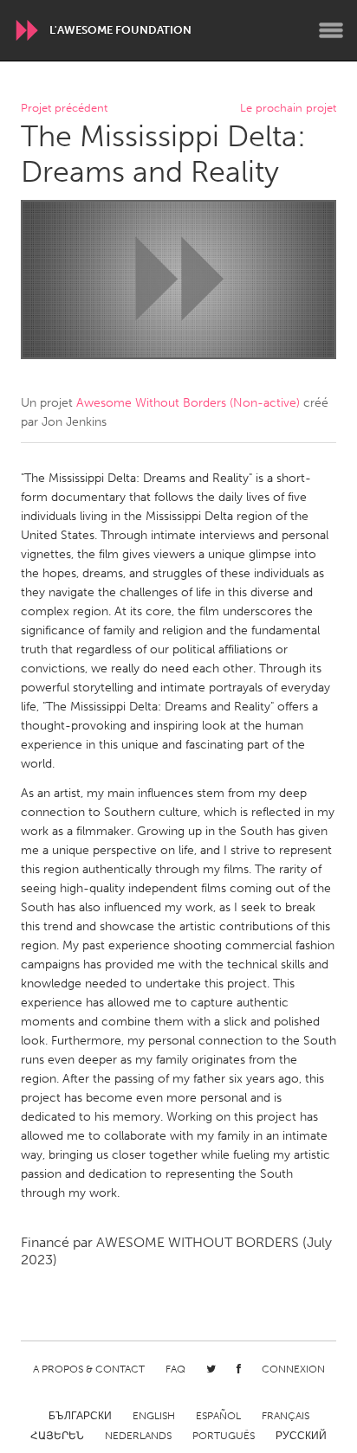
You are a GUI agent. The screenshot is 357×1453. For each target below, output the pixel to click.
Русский (301, 1436)
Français (285, 1416)
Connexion (293, 1369)
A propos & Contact (89, 1369)
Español (218, 1416)
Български (80, 1416)
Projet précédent (64, 108)
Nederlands (138, 1436)
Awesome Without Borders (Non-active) (188, 402)
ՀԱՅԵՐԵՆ (57, 1436)
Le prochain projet (288, 108)
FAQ (175, 1369)
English (154, 1416)
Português (223, 1436)
